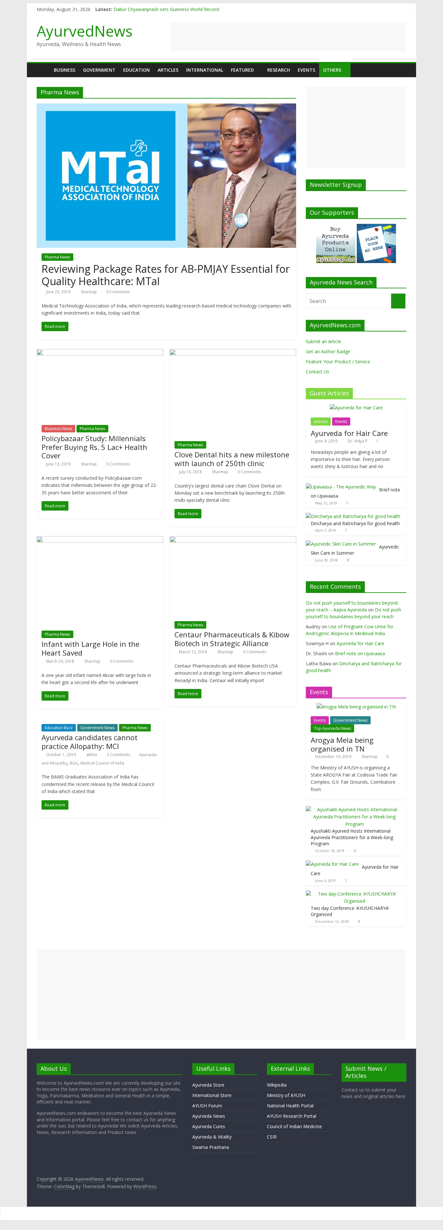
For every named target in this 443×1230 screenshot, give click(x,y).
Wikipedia (277, 1085)
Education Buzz (59, 727)
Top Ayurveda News (332, 728)
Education (136, 70)
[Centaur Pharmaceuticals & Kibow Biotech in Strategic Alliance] (233, 540)
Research (278, 70)
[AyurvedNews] (43, 70)
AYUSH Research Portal (291, 1116)
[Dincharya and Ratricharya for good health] (353, 516)
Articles (168, 70)
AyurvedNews (85, 31)
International (204, 70)
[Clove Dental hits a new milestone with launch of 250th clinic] (233, 352)
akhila (92, 754)
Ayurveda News (208, 1116)
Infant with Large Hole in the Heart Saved (90, 648)
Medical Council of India (102, 763)
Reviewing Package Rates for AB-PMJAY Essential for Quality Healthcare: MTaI (166, 275)
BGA (74, 763)
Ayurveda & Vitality (212, 1137)
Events (306, 70)
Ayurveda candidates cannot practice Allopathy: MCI (90, 741)
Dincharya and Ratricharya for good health (355, 523)
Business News (58, 428)
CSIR (272, 1137)
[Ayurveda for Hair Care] (356, 407)
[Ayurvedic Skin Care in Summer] (341, 544)
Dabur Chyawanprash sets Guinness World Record (166, 9)
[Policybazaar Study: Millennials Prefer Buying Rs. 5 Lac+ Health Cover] (100, 352)
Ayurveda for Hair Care (349, 433)
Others (332, 70)
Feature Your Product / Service (338, 361)
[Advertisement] (288, 36)
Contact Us (317, 371)
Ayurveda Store (208, 1085)
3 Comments (118, 754)
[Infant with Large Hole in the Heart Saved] (100, 540)
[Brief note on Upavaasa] (341, 487)
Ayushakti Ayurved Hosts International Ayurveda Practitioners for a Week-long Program (352, 837)
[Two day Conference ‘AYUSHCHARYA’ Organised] (354, 894)
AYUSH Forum (207, 1106)
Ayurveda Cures (208, 1126)
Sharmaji (89, 292)
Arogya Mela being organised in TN (342, 744)
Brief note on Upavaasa (360, 653)
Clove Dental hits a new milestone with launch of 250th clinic (231, 459)
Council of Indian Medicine (294, 1126)
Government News (97, 727)
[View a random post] (399, 70)
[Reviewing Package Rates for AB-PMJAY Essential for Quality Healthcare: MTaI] (166, 107)
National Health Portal (290, 1106)
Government (99, 70)
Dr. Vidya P (358, 441)
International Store (212, 1095)
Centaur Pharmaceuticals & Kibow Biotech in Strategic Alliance (231, 639)
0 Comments (117, 292)
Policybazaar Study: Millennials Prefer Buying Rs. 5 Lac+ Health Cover (94, 446)
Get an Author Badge (328, 351)
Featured (242, 70)
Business (64, 70)
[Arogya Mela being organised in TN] (356, 707)
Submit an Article (323, 341)
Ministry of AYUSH (286, 1095)
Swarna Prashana (210, 1147)
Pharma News (57, 257)
